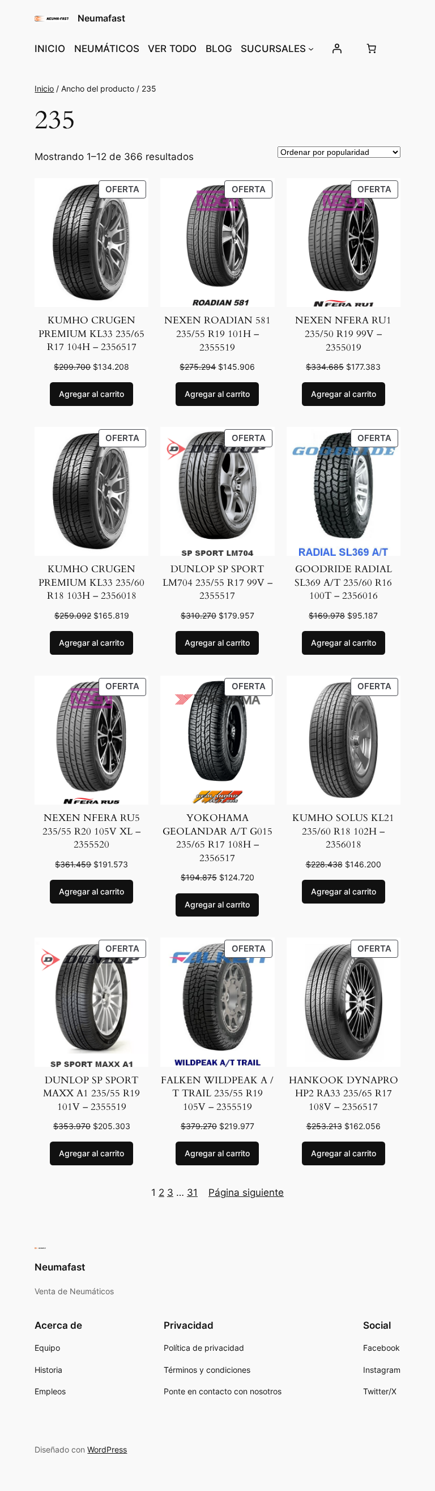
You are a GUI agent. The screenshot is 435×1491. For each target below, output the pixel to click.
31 (192, 1192)
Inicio (44, 88)
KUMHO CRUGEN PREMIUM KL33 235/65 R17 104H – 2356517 (91, 333)
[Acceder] (336, 48)
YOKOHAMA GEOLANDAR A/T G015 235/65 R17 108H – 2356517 (217, 838)
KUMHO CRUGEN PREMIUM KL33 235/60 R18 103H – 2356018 (91, 582)
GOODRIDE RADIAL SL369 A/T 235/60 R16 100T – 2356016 (343, 582)
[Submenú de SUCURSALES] (311, 48)
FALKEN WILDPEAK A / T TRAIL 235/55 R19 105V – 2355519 (217, 1093)
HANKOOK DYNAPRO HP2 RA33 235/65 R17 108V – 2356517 (343, 1093)
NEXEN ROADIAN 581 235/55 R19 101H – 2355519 (217, 333)
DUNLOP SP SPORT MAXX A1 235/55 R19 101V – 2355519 (91, 1093)
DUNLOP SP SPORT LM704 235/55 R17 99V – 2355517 (217, 582)
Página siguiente (246, 1192)
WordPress (107, 1449)
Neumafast (101, 18)
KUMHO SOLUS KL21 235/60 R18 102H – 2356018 (343, 831)
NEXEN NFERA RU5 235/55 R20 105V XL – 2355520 (91, 831)
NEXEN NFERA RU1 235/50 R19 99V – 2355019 (343, 333)
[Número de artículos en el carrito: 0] (371, 48)
